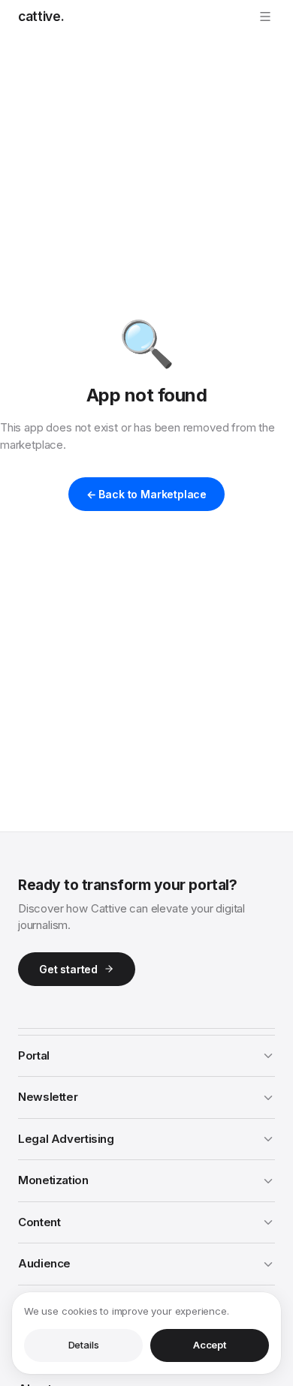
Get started (68, 969)
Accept (209, 1345)
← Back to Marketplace (146, 494)
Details (83, 1345)
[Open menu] (265, 16)
